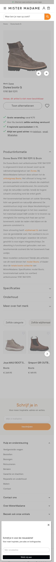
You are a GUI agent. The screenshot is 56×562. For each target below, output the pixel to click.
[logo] (24, 8)
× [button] (48, 524)
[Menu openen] (5, 8)
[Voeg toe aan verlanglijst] (23, 333)
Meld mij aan (26, 557)
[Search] (47, 16)
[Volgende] (46, 73)
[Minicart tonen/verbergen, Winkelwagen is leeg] (48, 8)
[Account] (44, 8)
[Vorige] (38, 73)
